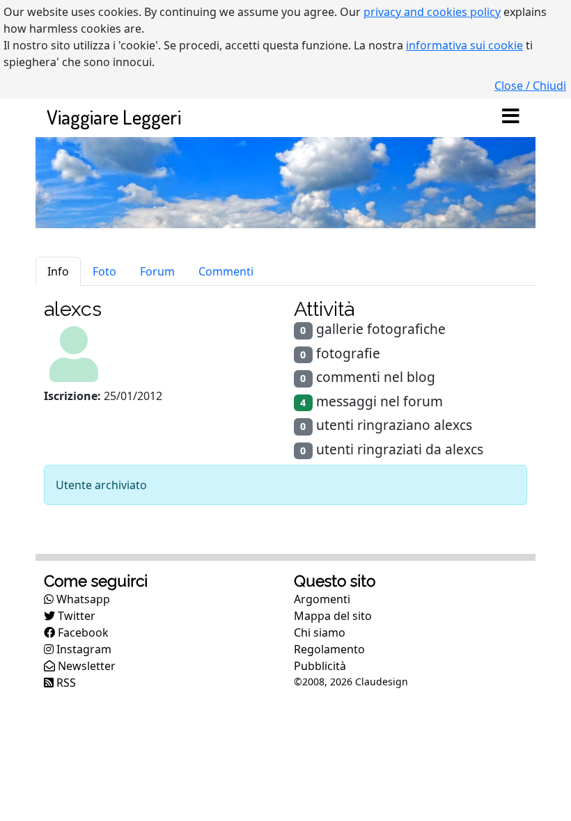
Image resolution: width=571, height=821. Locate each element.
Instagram (82, 649)
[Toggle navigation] (510, 117)
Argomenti (322, 599)
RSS (65, 682)
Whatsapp (82, 599)
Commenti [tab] (225, 271)
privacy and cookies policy (432, 11)
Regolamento (329, 649)
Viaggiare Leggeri (114, 116)
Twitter (75, 615)
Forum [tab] (157, 271)
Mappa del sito (333, 615)
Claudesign (381, 681)
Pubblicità (320, 665)
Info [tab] (58, 271)
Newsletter (85, 665)
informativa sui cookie (464, 45)
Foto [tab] (104, 271)
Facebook (82, 632)
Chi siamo (319, 632)
